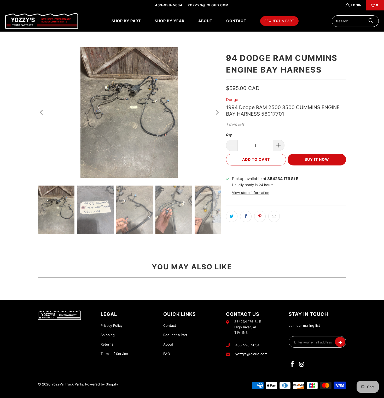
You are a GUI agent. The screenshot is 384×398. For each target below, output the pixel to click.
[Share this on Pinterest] (260, 216)
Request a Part (175, 335)
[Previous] (42, 112)
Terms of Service (114, 354)
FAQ (166, 354)
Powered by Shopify (101, 384)
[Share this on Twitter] (231, 216)
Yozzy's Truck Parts (67, 384)
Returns (107, 344)
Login (356, 5)
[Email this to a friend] (274, 216)
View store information (250, 193)
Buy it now (317, 159)
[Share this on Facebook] (246, 216)
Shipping (108, 335)
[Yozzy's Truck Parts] (41, 21)
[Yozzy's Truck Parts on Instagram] (302, 364)
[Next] (217, 112)
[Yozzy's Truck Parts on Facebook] (292, 364)
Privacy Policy (112, 325)
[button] (126, 21)
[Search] (371, 21)
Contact (169, 325)
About (168, 344)
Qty (229, 135)
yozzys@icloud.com (208, 5)
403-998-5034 (168, 5)
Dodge (232, 99)
